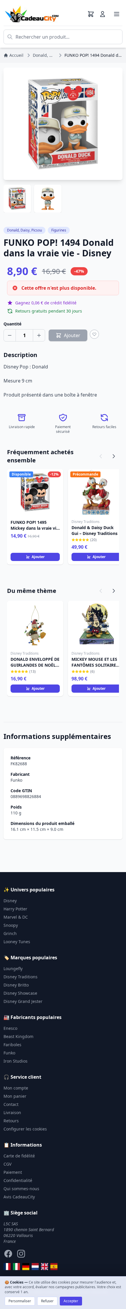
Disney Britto (16, 985)
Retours (11, 1120)
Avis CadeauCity (19, 1197)
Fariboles (12, 1044)
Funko (16, 780)
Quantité (12, 324)
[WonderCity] (25, 1266)
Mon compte (16, 1088)
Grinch (10, 933)
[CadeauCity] (7, 1266)
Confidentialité (18, 1180)
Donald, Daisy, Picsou (24, 230)
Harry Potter (15, 909)
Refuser (47, 1300)
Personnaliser (19, 1300)
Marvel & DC (16, 917)
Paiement (13, 1172)
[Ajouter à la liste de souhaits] (94, 334)
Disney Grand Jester (23, 1001)
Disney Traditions (21, 976)
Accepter (71, 1300)
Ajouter (38, 556)
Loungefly (13, 968)
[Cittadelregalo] (16, 1266)
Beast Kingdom (18, 1036)
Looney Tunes (17, 941)
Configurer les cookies (25, 1129)
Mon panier (15, 1096)
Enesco (10, 1028)
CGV (7, 1164)
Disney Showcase (20, 993)
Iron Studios (16, 1061)
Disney (10, 900)
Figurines (58, 230)
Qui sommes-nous (21, 1188)
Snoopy (11, 925)
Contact (11, 1104)
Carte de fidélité (19, 1156)
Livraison (12, 1112)
